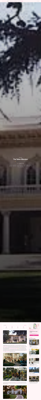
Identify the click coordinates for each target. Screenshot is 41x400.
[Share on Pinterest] (20, 163)
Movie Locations (20, 157)
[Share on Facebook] (19, 163)
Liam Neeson (16, 382)
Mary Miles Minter (8, 351)
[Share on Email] (22, 163)
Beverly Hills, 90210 (5, 346)
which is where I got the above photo (13, 348)
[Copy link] (23, 163)
